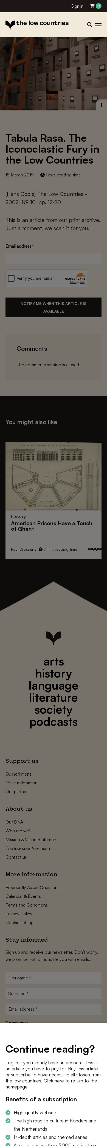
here (59, 1081)
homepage (16, 1087)
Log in (11, 1062)
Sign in (77, 6)
